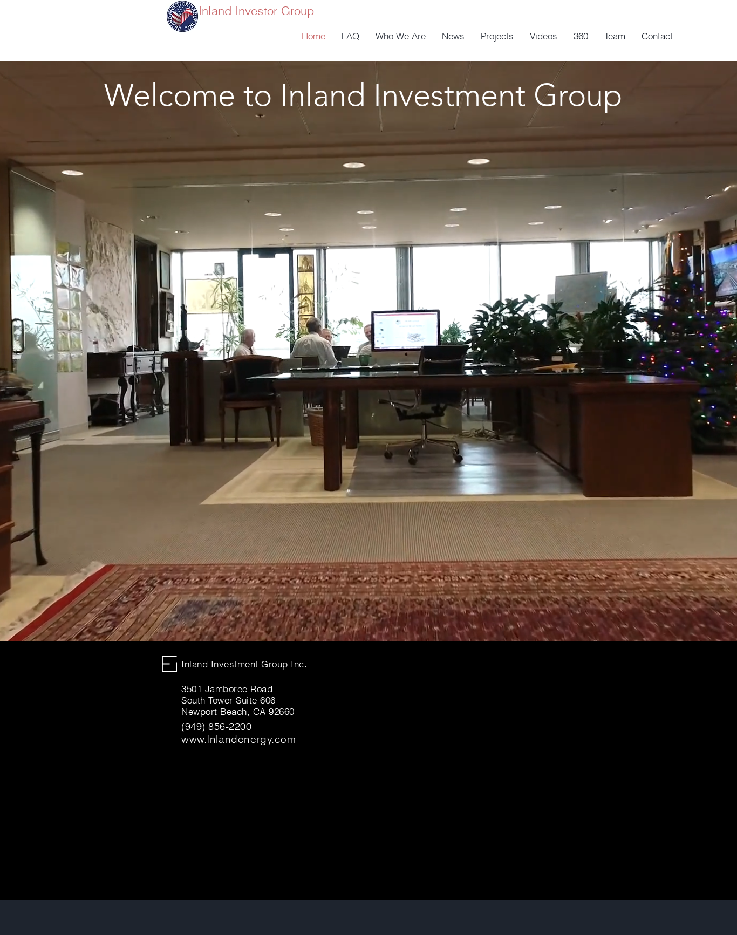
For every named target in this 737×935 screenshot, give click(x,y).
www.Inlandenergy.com (238, 739)
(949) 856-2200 (216, 726)
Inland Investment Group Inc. (244, 664)
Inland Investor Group (257, 10)
